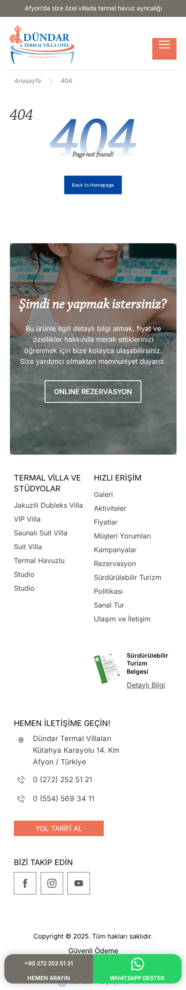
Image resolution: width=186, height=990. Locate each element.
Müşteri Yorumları (122, 536)
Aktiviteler (110, 508)
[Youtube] (78, 883)
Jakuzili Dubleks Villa (48, 505)
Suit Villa (28, 546)
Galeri (103, 494)
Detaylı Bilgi (146, 685)
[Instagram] (52, 883)
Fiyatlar (106, 522)
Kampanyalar (115, 549)
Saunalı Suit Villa (40, 532)
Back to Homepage (93, 185)
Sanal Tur (109, 605)
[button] (164, 49)
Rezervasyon (115, 563)
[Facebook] (25, 883)
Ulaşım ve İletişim (122, 618)
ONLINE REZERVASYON (93, 391)
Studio (24, 588)
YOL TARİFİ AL (58, 828)
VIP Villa (27, 519)
